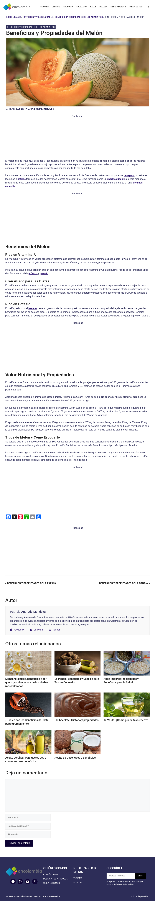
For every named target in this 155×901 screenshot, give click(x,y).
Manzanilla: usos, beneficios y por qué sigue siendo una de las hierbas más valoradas (27, 682)
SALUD (93, 7)
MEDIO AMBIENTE (118, 7)
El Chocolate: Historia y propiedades (76, 720)
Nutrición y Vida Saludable (38, 17)
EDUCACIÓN (81, 7)
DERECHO (56, 7)
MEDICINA (44, 7)
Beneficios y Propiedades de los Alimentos (79, 17)
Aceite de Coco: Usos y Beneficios (75, 757)
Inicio (9, 17)
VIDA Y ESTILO (135, 7)
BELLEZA (103, 7)
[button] (148, 6)
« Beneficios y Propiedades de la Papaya (30, 583)
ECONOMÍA (68, 7)
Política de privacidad (140, 896)
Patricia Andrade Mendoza (34, 109)
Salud (17, 17)
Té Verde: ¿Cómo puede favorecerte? (126, 720)
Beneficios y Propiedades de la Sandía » (124, 583)
